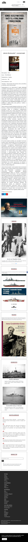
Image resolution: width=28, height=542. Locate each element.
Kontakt (5, 515)
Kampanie (5, 492)
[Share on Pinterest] (7, 194)
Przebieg (5, 476)
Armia (5, 498)
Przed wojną (6, 495)
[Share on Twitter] (5, 194)
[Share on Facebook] (3, 194)
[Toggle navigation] (2, 9)
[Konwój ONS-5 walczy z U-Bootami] (14, 396)
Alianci (5, 486)
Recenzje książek (7, 507)
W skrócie (5, 477)
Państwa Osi (6, 487)
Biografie (5, 503)
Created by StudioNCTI (4, 523)
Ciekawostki (6, 485)
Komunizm (6, 502)
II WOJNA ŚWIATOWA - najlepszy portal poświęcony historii (12, 520)
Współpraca (6, 512)
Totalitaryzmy (6, 478)
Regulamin (6, 514)
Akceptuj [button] (4, 539)
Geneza (5, 475)
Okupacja (5, 496)
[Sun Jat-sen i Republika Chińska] (14, 240)
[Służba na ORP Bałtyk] (14, 371)
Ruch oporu (6, 497)
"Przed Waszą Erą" (7, 516)
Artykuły (5, 484)
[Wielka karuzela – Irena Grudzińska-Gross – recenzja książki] (14, 338)
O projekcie (6, 513)
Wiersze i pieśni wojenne (8, 506)
